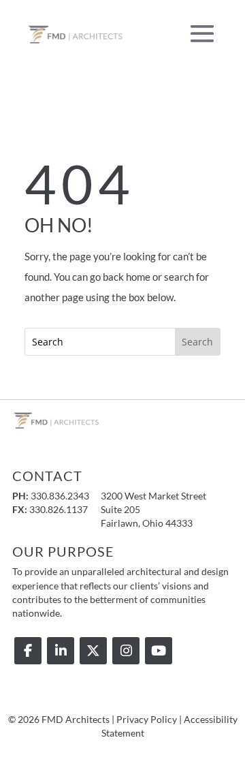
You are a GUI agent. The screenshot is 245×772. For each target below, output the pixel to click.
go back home (120, 277)
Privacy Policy (146, 719)
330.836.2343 (60, 496)
